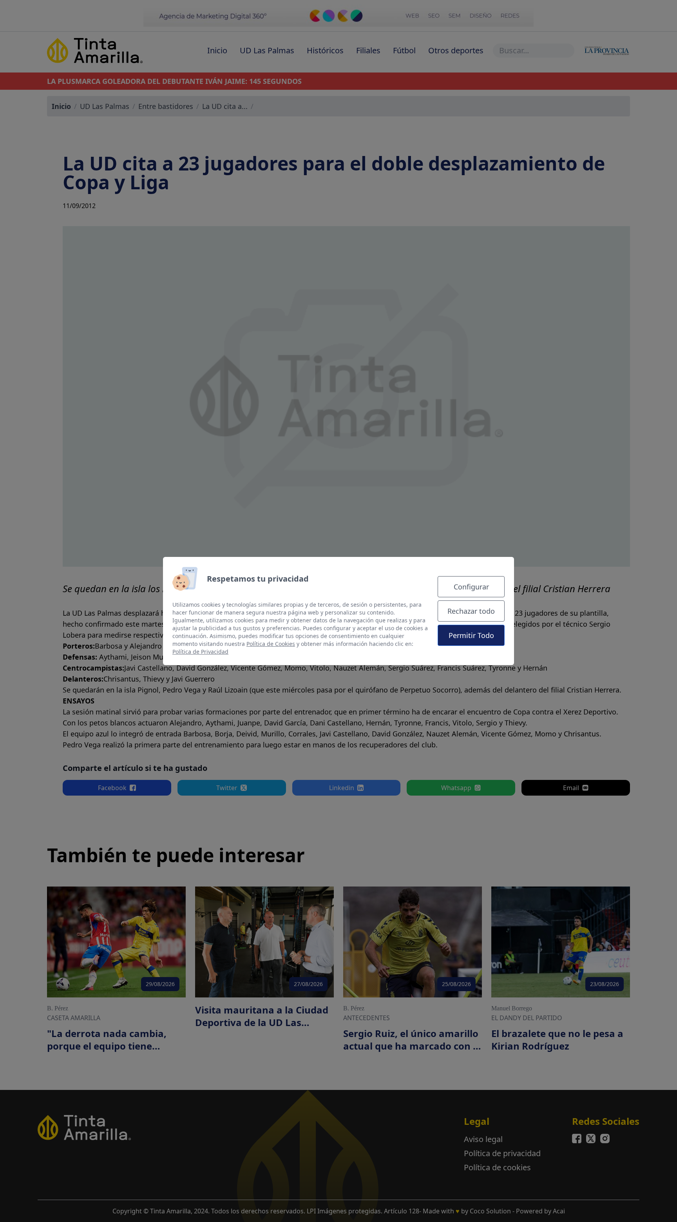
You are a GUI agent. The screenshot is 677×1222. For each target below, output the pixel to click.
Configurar (471, 586)
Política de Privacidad (200, 651)
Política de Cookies (270, 643)
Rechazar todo (471, 611)
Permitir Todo (471, 635)
